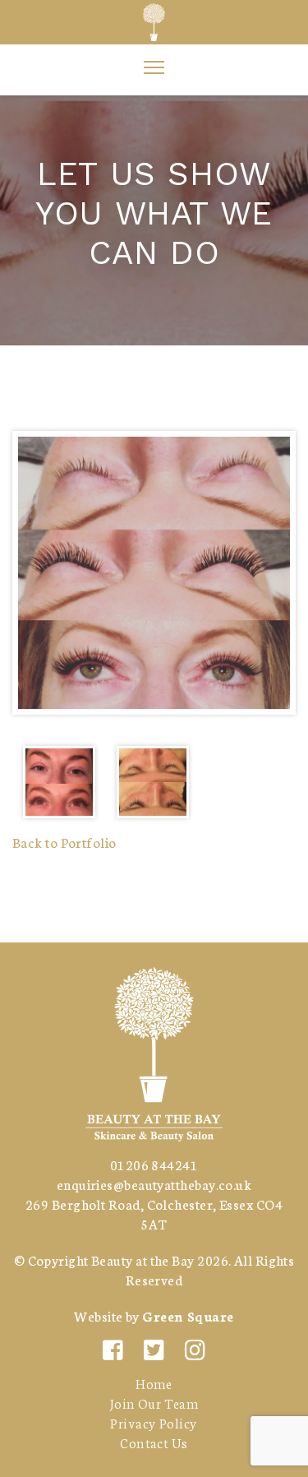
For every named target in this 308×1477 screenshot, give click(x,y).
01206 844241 (154, 1164)
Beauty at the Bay (143, 1259)
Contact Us (153, 1442)
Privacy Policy (153, 1422)
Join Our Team (154, 1402)
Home (154, 1382)
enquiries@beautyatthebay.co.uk (154, 1183)
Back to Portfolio (64, 841)
